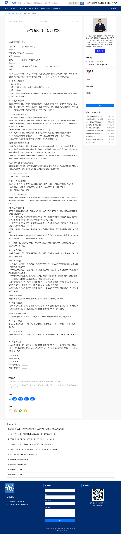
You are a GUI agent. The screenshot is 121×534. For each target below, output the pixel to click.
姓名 (88, 73)
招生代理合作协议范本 (92, 128)
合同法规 (23, 8)
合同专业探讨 (45, 8)
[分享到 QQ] (10, 410)
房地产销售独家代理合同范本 (94, 139)
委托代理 (18, 13)
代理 (14, 399)
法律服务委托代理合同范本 (94, 125)
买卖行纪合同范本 (91, 142)
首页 (6, 8)
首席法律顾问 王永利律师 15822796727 (102, 3)
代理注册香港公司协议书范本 (94, 131)
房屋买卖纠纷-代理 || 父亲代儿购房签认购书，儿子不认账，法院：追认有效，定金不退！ (36, 429)
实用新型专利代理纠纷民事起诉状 (18, 459)
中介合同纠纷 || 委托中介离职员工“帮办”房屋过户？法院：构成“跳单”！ (30, 444)
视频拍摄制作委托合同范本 (94, 116)
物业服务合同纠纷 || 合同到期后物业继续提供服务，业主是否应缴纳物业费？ (32, 434)
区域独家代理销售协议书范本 (94, 119)
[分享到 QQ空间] (25, 410)
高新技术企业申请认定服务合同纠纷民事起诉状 (23, 454)
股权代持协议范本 (91, 136)
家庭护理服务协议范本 (15, 469)
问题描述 (89, 93)
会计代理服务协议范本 (15, 475)
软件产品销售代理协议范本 (94, 122)
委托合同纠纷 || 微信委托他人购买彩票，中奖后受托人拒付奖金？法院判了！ (32, 439)
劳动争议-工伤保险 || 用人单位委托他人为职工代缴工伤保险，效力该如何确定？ (33, 449)
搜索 (82, 3)
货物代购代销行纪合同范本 (94, 133)
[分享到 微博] (15, 410)
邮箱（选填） (90, 86)
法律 (32, 399)
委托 (20, 399)
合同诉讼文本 (33, 8)
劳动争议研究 (57, 8)
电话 (88, 80)
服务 (26, 399)
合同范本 (14, 8)
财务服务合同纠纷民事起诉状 (17, 464)
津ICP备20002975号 (60, 530)
